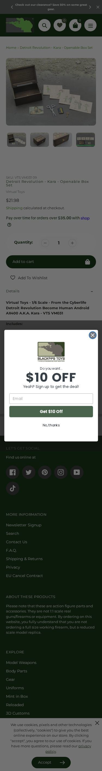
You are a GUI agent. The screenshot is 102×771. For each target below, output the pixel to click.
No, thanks (51, 425)
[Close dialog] (92, 335)
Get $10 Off (51, 411)
